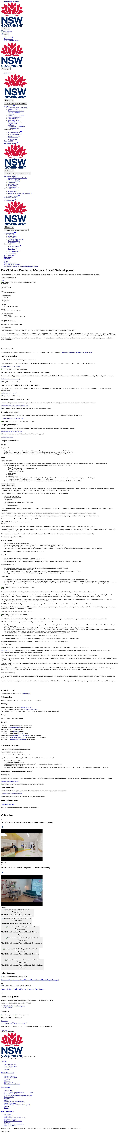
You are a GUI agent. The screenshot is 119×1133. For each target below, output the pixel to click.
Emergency (11, 114)
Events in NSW (12, 237)
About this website (7, 1073)
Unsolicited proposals (10, 1125)
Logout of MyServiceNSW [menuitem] (11, 40)
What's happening (10, 233)
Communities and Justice (11, 1094)
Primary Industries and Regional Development (17, 1104)
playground (16, 731)
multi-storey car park (26, 707)
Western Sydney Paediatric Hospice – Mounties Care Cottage (22, 989)
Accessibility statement (10, 1077)
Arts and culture (12, 236)
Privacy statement (9, 1082)
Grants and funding (13, 118)
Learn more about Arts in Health (9, 781)
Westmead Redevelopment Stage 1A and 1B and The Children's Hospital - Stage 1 (30, 980)
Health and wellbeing (13, 120)
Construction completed (17, 737)
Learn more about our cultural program (11, 793)
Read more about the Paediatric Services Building (14, 405)
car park (22, 733)
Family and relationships (14, 117)
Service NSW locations (10, 1066)
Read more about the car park (9, 393)
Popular (4, 1061)
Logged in (5, 34)
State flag (6, 1069)
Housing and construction (15, 122)
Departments (5, 1087)
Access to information (10, 1076)
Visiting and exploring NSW (15, 239)
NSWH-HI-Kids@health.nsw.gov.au (14, 1006)
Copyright (7, 1079)
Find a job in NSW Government (13, 1121)
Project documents (7, 804)
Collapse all (11, 484)
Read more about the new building (10, 366)
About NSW (11, 234)
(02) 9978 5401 (9, 1007)
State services (8, 1068)
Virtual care (4, 650)
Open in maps (4, 1021)
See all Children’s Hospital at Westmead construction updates (76, 352)
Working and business (11, 176)
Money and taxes (12, 185)
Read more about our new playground (11, 431)
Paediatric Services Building (31, 709)
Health (6, 1100)
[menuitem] (8, 37)
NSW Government (7, 1111)
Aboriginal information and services (17, 107)
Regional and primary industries (16, 126)
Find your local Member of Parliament (14, 1117)
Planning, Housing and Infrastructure (14, 1101)
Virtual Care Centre (15, 727)
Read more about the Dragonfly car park (12, 418)
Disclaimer (7, 1081)
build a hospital (26, 693)
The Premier (7, 1114)
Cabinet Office (8, 1090)
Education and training (14, 112)
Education (7, 1098)
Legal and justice (12, 123)
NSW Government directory (12, 1084)
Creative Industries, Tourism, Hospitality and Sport (18, 1095)
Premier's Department (10, 1103)
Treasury (6, 1108)
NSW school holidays (14, 242)
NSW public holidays (14, 241)
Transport (6, 1106)
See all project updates (7, 437)
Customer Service (9, 1097)
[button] (1, 819)
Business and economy (14, 179)
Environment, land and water (16, 115)
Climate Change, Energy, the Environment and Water (18, 1092)
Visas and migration (13, 128)
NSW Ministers (8, 1116)
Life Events (11, 125)
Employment (11, 182)
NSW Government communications (14, 1124)
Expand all (4, 484)
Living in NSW (9, 106)
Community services (13, 109)
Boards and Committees (10, 1119)
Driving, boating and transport (16, 111)
